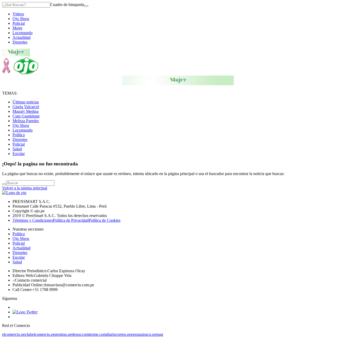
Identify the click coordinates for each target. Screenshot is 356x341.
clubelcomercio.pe (40, 334)
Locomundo (23, 32)
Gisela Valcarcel (26, 106)
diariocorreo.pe (118, 334)
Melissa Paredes (26, 121)
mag (159, 334)
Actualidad (21, 37)
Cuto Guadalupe (26, 116)
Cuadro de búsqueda (67, 4)
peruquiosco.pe (143, 334)
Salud (17, 149)
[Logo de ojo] (20, 73)
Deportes (20, 42)
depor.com (80, 334)
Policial (19, 23)
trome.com (97, 334)
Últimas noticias (26, 102)
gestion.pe (63, 334)
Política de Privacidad (71, 220)
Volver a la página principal (24, 188)
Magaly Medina (26, 111)
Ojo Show (21, 18)
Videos (18, 14)
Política (19, 135)
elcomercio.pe (13, 334)
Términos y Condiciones (33, 220)
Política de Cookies (104, 220)
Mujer (17, 28)
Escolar (19, 153)
